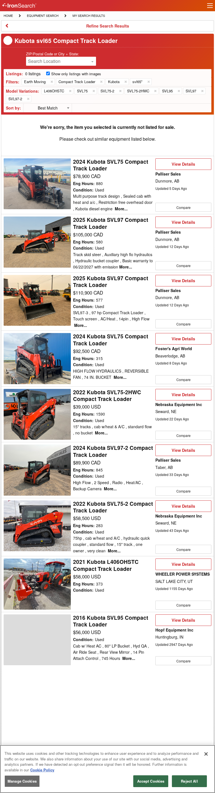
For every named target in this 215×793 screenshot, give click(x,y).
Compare (183, 207)
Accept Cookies (151, 781)
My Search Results (88, 16)
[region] (107, 769)
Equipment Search (43, 16)
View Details (183, 165)
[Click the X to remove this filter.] (51, 82)
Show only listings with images (76, 73)
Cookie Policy (42, 770)
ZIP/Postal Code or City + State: (52, 54)
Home (8, 15)
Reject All (189, 781)
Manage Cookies (22, 781)
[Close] (206, 754)
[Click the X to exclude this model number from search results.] (70, 91)
